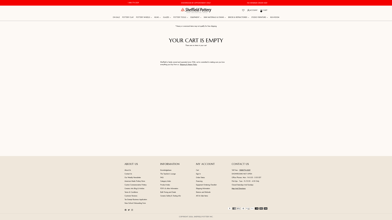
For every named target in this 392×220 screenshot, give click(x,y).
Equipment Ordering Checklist (206, 185)
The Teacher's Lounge (168, 174)
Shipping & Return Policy (188, 64)
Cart (197, 170)
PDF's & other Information (169, 188)
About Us (128, 170)
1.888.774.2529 (133, 3)
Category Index (165, 181)
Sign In (198, 174)
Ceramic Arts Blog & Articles (134, 188)
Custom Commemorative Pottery (135, 185)
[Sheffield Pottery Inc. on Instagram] (132, 210)
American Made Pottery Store (135, 181)
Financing (199, 181)
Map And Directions (239, 188)
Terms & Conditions (131, 192)
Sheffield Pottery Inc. (203, 217)
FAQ (161, 177)
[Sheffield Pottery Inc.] (196, 10)
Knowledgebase (165, 170)
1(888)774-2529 (244, 170)
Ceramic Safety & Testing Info (170, 196)
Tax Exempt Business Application (136, 199)
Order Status (200, 177)
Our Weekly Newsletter (133, 177)
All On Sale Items (202, 196)
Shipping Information (203, 188)
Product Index (165, 185)
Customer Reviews (131, 196)
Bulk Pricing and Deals (168, 192)
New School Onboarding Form (135, 203)
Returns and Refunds (203, 192)
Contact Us (128, 174)
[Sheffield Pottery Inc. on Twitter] (129, 210)
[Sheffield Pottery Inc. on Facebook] (126, 210)
